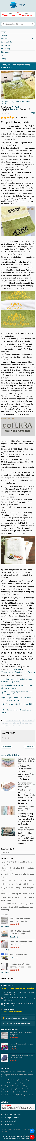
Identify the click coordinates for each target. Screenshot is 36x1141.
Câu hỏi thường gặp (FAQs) (12, 1114)
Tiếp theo (28, 746)
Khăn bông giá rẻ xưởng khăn (11, 723)
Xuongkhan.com (14, 669)
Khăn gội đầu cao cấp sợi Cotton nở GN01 (18, 894)
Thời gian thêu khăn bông (13, 726)
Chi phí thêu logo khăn (13, 720)
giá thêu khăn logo (28, 720)
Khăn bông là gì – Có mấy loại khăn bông (17, 884)
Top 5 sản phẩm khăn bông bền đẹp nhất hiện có (26, 808)
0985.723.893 (8, 1011)
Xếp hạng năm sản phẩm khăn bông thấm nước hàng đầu (26, 785)
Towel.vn (31, 672)
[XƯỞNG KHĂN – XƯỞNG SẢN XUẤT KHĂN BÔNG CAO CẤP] (18, 4)
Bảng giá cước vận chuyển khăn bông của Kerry (16, 1089)
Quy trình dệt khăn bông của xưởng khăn (26, 829)
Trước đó (8, 746)
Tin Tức (15, 107)
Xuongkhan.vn (7, 672)
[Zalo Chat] (32, 1131)
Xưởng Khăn (14, 109)
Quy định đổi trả (8, 1125)
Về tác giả (6, 738)
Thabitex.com (20, 672)
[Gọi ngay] (32, 1137)
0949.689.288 (18, 1011)
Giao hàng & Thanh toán (11, 1118)
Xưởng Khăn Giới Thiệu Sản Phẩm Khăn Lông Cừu (26, 761)
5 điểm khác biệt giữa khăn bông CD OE (17, 903)
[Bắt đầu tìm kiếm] (32, 24)
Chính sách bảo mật (9, 1121)
